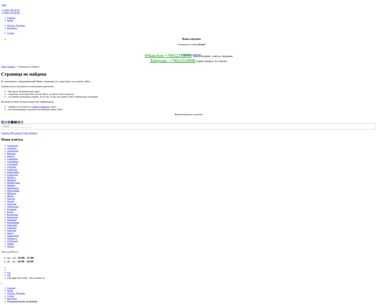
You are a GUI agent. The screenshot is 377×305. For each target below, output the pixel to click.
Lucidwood (12, 175)
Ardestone (12, 148)
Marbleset (11, 180)
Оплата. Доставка (16, 25)
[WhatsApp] (22, 122)
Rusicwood (12, 217)
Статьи (10, 33)
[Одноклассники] (5, 122)
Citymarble (12, 164)
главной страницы (40, 106)
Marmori (11, 185)
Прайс (10, 20)
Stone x (10, 233)
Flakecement (13, 172)
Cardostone (12, 159)
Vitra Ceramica (8, 66)
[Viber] (18, 122)
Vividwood (12, 241)
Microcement (13, 190)
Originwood (12, 206)
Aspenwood (12, 151)
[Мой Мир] (9, 122)
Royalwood (12, 214)
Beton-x (11, 156)
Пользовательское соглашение (22, 301)
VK (9, 272)
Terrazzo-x (12, 238)
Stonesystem (13, 236)
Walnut (10, 244)
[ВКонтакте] (2, 122)
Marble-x (11, 177)
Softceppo (11, 228)
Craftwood (12, 169)
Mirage (10, 196)
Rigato (10, 212)
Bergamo (11, 153)
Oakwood (11, 204)
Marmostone (13, 188)
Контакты (12, 28)
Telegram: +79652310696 (173, 60)
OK (9, 275)
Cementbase (12, 161)
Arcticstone (12, 145)
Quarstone (12, 209)
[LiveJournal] (15, 122)
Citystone (11, 167)
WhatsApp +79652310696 (168, 55)
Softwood (11, 230)
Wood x (10, 246)
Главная (11, 18)
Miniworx (11, 193)
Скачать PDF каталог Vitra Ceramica (19, 133)
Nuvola (10, 201)
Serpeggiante (13, 222)
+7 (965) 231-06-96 (10, 12)
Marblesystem (13, 183)
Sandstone (12, 220)
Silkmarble (12, 225)
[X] (12, 122)
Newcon (11, 198)
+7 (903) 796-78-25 (10, 10)
